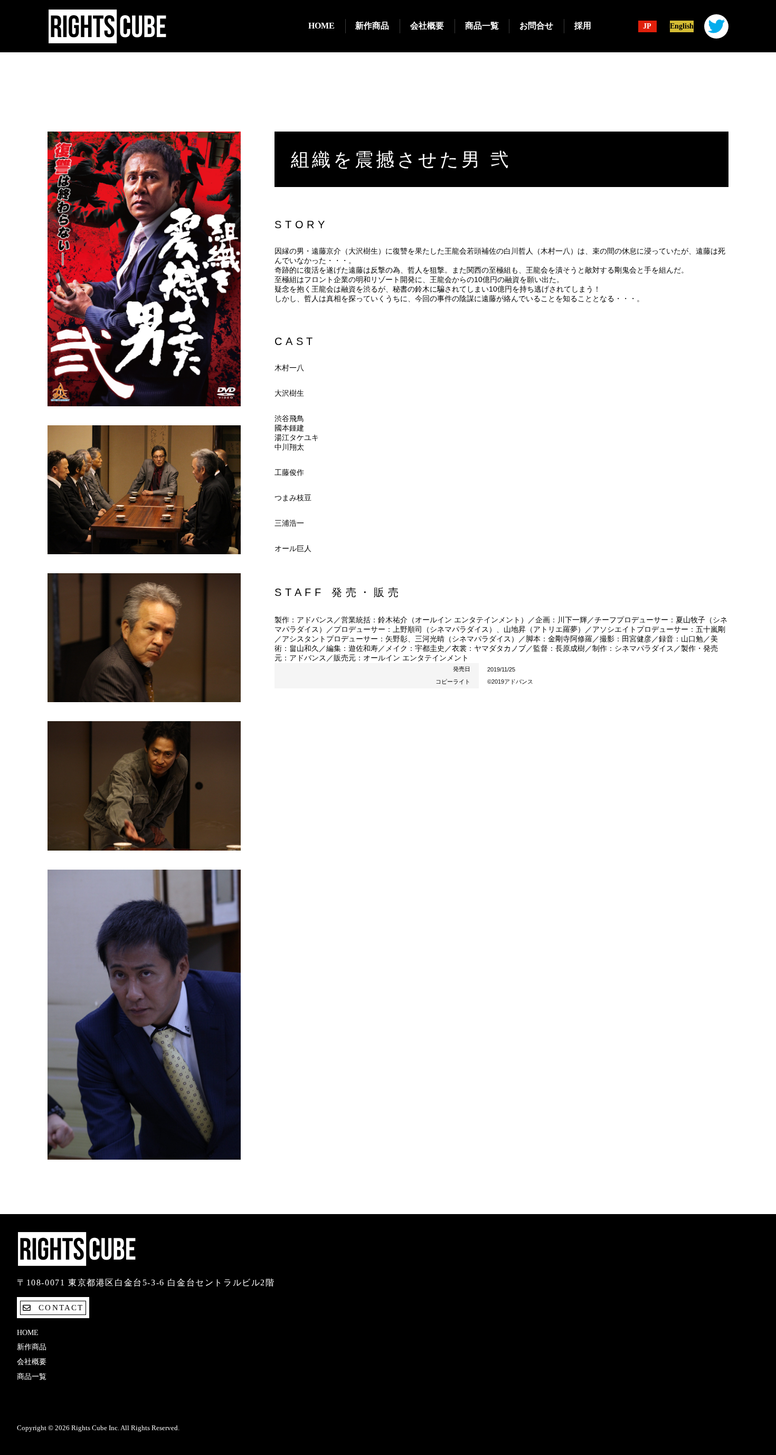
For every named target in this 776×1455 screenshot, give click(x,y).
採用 (582, 25)
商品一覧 (482, 25)
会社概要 (427, 25)
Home (321, 25)
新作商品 (372, 25)
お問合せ (536, 25)
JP (647, 26)
